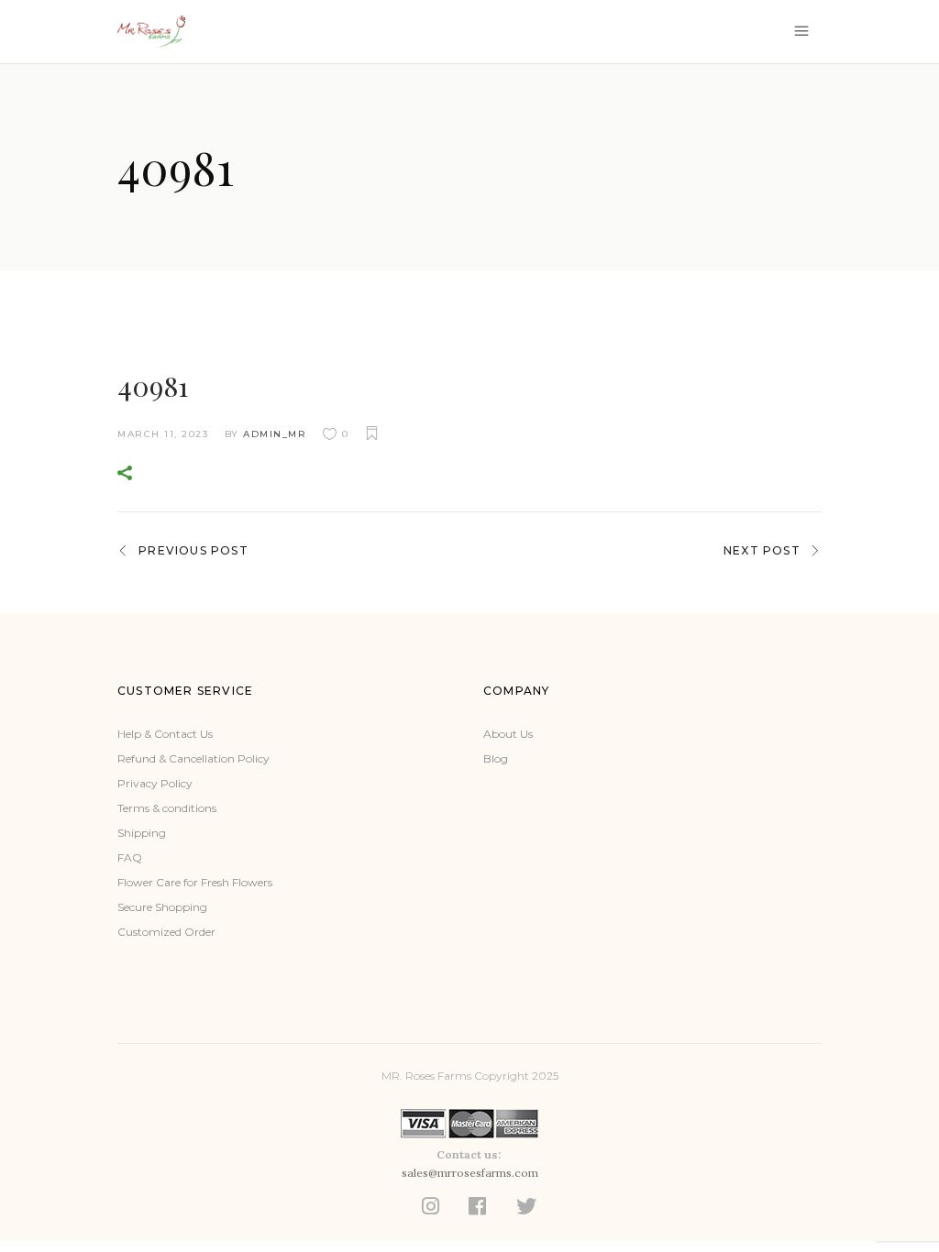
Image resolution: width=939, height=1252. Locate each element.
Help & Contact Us (165, 734)
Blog (495, 758)
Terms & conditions (166, 808)
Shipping (141, 833)
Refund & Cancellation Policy (193, 758)
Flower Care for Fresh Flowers (194, 882)
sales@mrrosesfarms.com (470, 1173)
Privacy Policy (155, 783)
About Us (508, 734)
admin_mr (274, 434)
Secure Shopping (162, 907)
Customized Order (166, 932)
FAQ (129, 857)
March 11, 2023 (162, 434)
